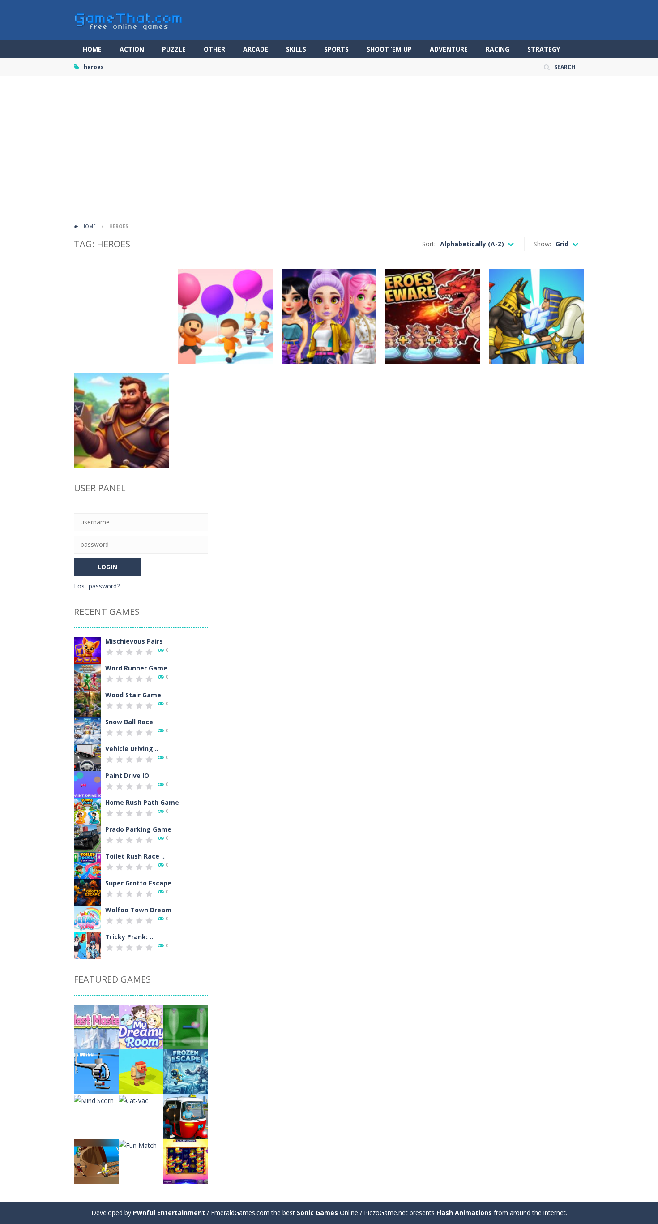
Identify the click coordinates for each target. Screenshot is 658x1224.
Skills (296, 49)
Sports (336, 49)
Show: (542, 244)
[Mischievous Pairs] (87, 649)
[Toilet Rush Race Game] (87, 864)
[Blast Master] (96, 1026)
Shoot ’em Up (389, 49)
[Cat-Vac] (133, 1099)
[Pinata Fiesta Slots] (185, 1160)
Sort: (429, 244)
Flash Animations (464, 1212)
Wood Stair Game (133, 695)
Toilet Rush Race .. (135, 856)
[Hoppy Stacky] (141, 1071)
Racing (497, 49)
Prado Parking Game (138, 829)
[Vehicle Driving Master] (87, 757)
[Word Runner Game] (87, 676)
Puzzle (174, 49)
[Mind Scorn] (94, 1099)
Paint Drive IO (127, 775)
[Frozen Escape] (185, 1071)
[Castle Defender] (96, 1160)
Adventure (449, 49)
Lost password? (97, 586)
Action (132, 49)
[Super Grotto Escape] (87, 891)
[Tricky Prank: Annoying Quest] (87, 945)
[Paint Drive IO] (87, 784)
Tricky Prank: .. (129, 936)
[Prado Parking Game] (87, 837)
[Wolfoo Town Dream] (87, 918)
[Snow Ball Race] (87, 730)
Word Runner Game (136, 668)
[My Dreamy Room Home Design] (141, 1026)
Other (214, 49)
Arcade (255, 49)
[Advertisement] (329, 152)
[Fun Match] (138, 1144)
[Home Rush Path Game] (87, 811)
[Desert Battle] (96, 1071)
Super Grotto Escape (138, 883)
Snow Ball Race (129, 721)
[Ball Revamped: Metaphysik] (185, 1026)
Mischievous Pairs (134, 641)
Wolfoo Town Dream (138, 910)
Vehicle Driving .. (131, 748)
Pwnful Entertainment (169, 1212)
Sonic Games (317, 1212)
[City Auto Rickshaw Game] (185, 1116)
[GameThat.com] (129, 19)
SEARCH (564, 67)
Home (92, 49)
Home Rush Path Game (142, 802)
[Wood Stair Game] (87, 703)
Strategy (543, 49)
